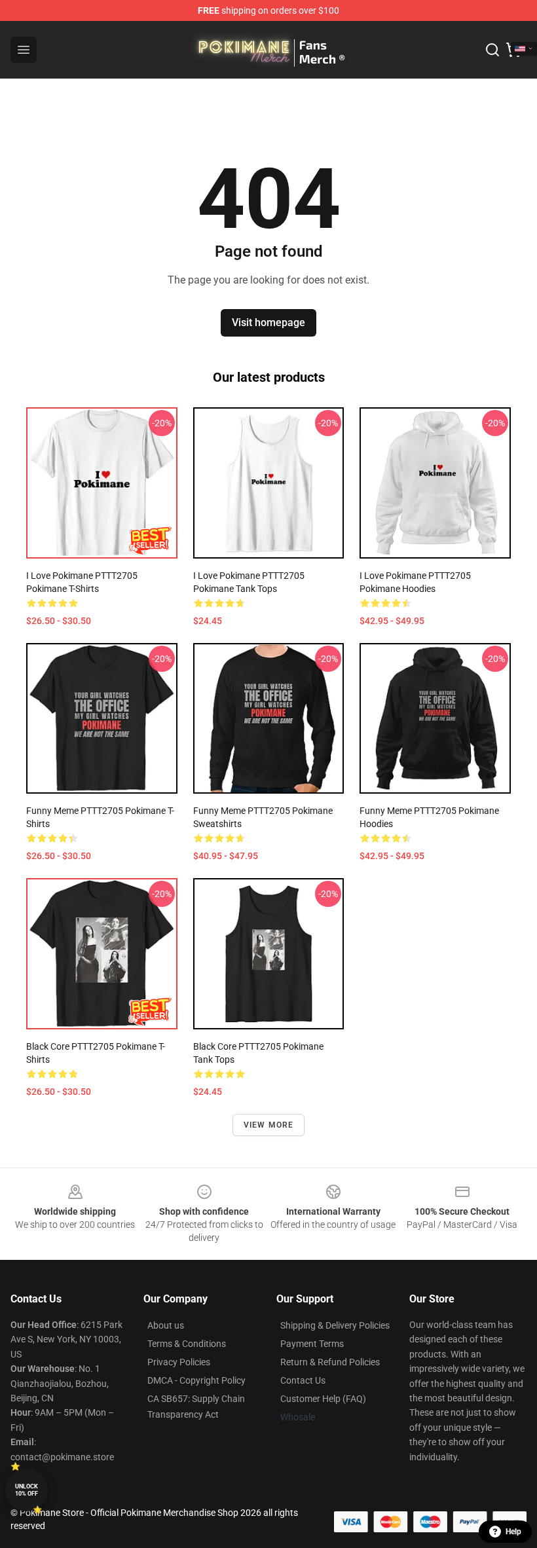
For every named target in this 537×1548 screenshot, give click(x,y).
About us (165, 1325)
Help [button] (513, 1531)
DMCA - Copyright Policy (196, 1380)
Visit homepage (268, 322)
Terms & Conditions (186, 1343)
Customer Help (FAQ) (323, 1398)
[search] (492, 50)
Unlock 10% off (26, 1490)
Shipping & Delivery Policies (335, 1325)
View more (269, 1125)
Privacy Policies (178, 1362)
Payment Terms (312, 1343)
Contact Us (302, 1380)
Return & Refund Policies (330, 1362)
